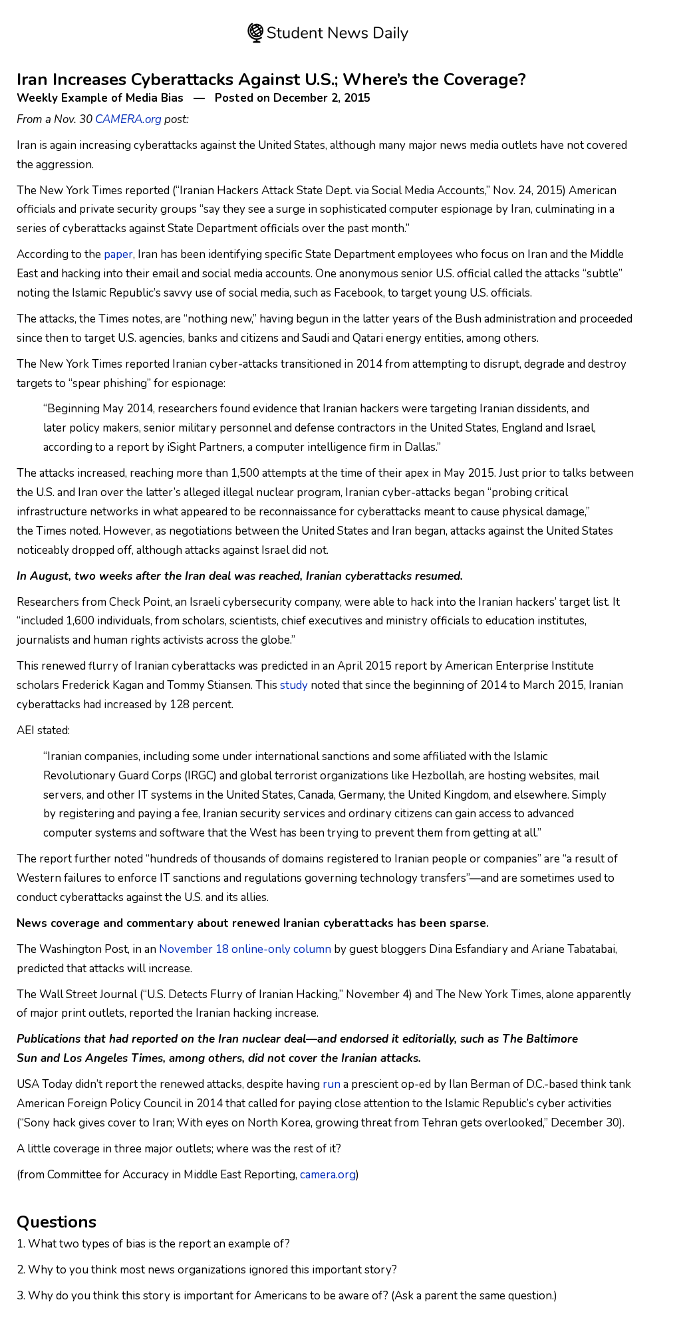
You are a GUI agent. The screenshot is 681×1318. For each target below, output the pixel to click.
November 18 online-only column (245, 949)
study (294, 685)
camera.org (328, 1174)
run (331, 1084)
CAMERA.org (128, 119)
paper (118, 254)
